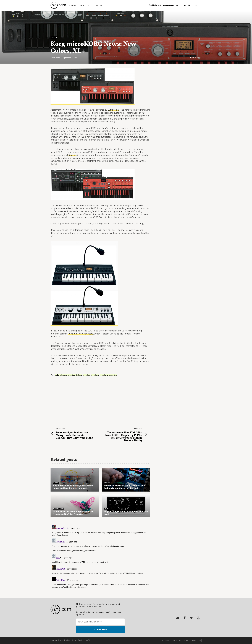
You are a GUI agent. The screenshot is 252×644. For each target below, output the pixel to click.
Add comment (196, 58)
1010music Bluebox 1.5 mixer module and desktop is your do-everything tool (124, 486)
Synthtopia (113, 110)
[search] (196, 5)
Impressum (165, 640)
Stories (72, 5)
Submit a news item (192, 640)
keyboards (73, 375)
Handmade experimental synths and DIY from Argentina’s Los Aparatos (73, 512)
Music (90, 5)
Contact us (176, 640)
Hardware (65, 375)
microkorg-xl (105, 375)
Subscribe (100, 629)
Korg (80, 375)
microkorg (95, 375)
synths (114, 375)
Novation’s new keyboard (80, 334)
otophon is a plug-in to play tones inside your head (126, 512)
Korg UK (72, 155)
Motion (99, 5)
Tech (82, 5)
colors (58, 375)
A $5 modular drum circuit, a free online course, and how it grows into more (73, 486)
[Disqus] (100, 556)
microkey (86, 375)
